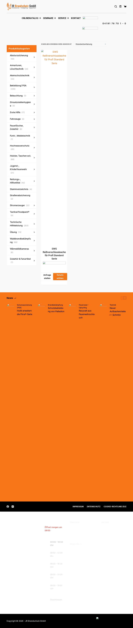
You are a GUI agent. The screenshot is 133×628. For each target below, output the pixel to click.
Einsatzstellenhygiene (20, 104)
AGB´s (73, 549)
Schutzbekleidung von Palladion (56, 310)
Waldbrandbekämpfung (20, 240)
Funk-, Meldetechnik (20, 137)
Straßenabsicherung (20, 197)
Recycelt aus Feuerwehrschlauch (87, 314)
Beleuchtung (18, 95)
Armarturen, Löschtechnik (19, 67)
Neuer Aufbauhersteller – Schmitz (118, 311)
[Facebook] (8, 506)
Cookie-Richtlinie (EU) (115, 506)
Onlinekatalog (30, 18)
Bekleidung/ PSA (18, 87)
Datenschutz (93, 506)
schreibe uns (22, 592)
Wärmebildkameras (19, 250)
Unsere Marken (78, 535)
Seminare (48, 18)
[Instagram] (13, 506)
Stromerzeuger (19, 205)
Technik (113, 305)
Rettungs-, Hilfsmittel (17, 181)
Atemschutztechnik (19, 77)
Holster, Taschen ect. (20, 157)
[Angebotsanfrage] (120, 6)
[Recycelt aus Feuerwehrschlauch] (72, 401)
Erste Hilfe (17, 112)
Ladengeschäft (78, 531)
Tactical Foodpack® (19, 213)
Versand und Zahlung (81, 553)
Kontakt (76, 18)
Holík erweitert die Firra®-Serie (24, 312)
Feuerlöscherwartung (113, 527)
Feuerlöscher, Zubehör (16, 127)
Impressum (78, 506)
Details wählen (60, 276)
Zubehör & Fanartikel (20, 260)
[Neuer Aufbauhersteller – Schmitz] (103, 401)
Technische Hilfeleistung (19, 224)
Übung (15, 232)
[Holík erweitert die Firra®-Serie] (10, 401)
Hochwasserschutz (19, 147)
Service (62, 18)
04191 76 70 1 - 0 (114, 23)
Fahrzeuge (17, 119)
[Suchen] (116, 6)
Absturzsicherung (19, 57)
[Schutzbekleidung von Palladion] (41, 401)
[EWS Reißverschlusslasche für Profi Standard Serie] (54, 147)
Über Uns (75, 527)
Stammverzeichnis (21, 189)
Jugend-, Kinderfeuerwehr (18, 169)
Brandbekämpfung (55, 305)
